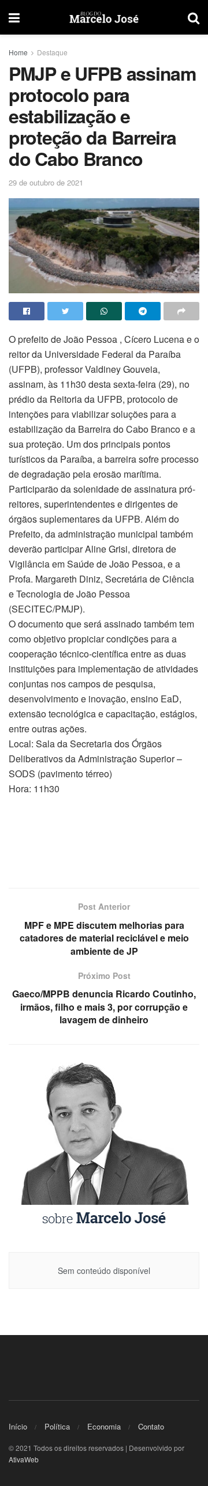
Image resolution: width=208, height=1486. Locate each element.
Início (18, 1426)
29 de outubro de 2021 (46, 182)
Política (57, 1426)
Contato (151, 1426)
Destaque (52, 52)
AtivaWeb (24, 1459)
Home (18, 52)
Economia (104, 1426)
